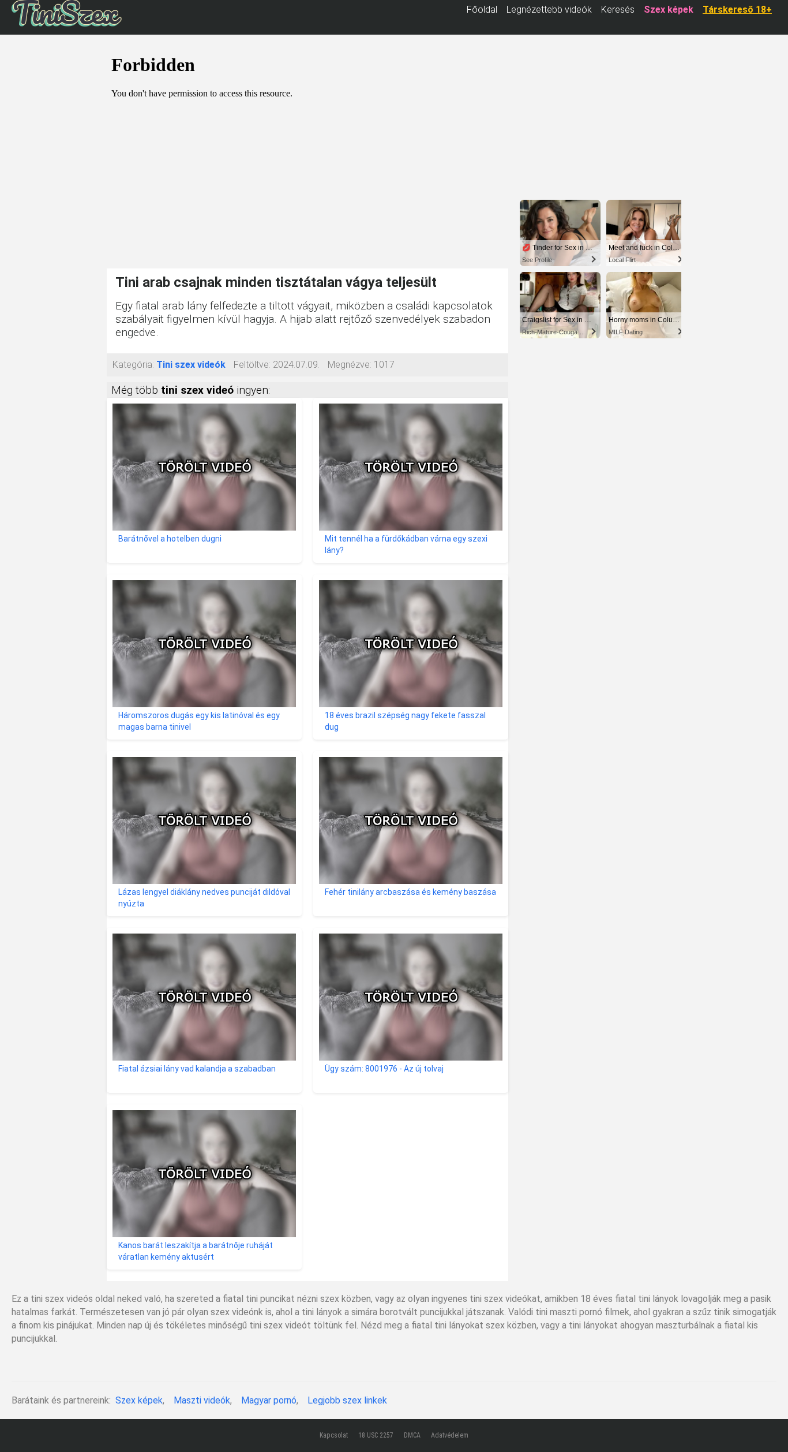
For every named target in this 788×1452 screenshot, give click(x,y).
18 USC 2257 (375, 1435)
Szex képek (139, 1400)
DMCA (412, 1435)
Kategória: (133, 364)
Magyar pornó (269, 1400)
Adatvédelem (449, 1435)
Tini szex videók (191, 364)
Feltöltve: (252, 364)
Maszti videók (202, 1400)
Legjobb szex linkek (347, 1400)
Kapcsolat (334, 1435)
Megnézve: (350, 364)
